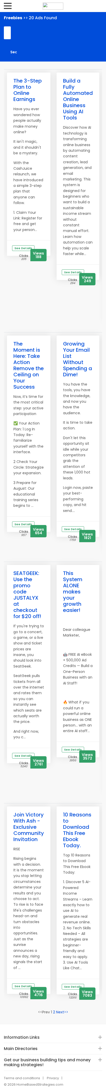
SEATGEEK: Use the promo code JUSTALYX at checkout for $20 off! (27, 595)
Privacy (53, 1078)
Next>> (62, 1012)
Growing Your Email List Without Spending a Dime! (77, 359)
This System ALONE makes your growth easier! (72, 592)
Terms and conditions (22, 1078)
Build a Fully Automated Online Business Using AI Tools (78, 99)
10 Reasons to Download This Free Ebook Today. (77, 830)
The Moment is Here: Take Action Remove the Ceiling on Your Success (28, 365)
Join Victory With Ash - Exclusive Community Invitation (28, 827)
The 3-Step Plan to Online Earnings (27, 90)
